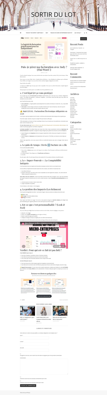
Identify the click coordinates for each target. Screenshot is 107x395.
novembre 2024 (73, 111)
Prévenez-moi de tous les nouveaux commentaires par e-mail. (33, 378)
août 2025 (72, 106)
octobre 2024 (73, 112)
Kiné (71, 136)
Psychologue (73, 141)
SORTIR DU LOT (53, 14)
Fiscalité (72, 130)
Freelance (72, 132)
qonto (71, 142)
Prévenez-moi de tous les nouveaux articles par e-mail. (32, 382)
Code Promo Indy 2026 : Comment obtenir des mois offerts (43, 319)
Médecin (72, 138)
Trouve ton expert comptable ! (34, 32)
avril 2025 (72, 108)
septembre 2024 (74, 114)
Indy (47, 32)
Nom (21, 335)
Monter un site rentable (75, 139)
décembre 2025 (73, 103)
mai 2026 (72, 97)
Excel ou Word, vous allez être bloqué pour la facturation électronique (49, 125)
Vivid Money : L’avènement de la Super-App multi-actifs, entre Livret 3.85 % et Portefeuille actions (78, 54)
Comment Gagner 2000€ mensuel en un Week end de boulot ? (78, 82)
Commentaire (23, 357)
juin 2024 (72, 116)
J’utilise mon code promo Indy (44, 296)
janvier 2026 (73, 102)
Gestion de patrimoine (75, 133)
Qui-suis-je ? (78, 32)
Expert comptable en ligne (75, 129)
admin (23, 299)
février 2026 (73, 100)
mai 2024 (72, 117)
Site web (22, 347)
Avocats (72, 127)
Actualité (72, 125)
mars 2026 (72, 99)
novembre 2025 (73, 105)
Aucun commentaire (64, 299)
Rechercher (83, 38)
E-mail (21, 341)
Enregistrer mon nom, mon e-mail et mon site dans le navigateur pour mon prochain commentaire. (41, 355)
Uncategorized (73, 144)
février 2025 (73, 109)
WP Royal (28, 392)
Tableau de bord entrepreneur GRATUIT (61, 32)
